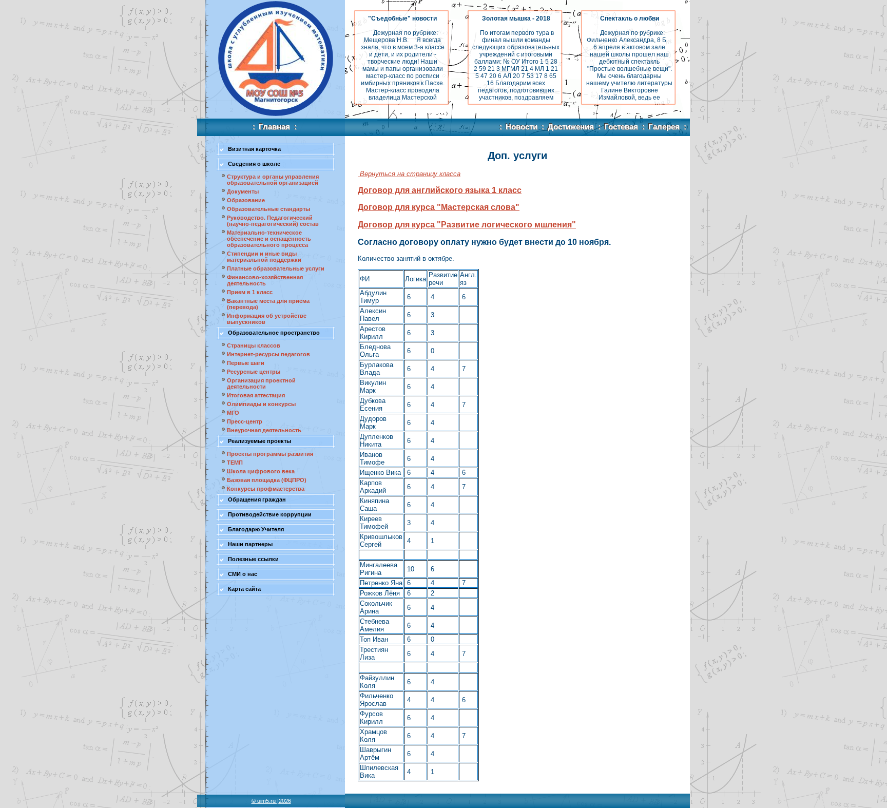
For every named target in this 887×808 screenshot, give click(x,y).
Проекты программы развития (270, 454)
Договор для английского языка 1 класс (440, 190)
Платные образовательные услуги (275, 268)
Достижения (568, 127)
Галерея (664, 127)
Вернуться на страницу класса (409, 174)
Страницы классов (253, 345)
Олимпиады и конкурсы (261, 404)
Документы (243, 191)
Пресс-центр (244, 421)
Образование (246, 200)
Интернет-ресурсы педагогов (268, 354)
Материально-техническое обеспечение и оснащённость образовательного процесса (269, 238)
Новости (518, 127)
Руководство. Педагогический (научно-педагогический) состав (273, 221)
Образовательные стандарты (268, 209)
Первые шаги (245, 363)
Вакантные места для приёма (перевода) (268, 304)
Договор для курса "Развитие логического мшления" (467, 224)
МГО (233, 413)
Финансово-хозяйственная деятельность (265, 280)
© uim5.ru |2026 (271, 801)
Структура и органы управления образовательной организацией (273, 180)
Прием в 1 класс (250, 292)
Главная (275, 127)
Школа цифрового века (261, 471)
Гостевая (618, 127)
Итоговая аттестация (256, 395)
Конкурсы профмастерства (265, 489)
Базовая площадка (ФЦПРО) (266, 480)
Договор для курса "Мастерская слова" (438, 207)
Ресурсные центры (253, 372)
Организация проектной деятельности (261, 383)
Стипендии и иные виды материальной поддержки (264, 257)
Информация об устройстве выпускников (266, 319)
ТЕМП (235, 462)
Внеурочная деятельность (264, 430)
